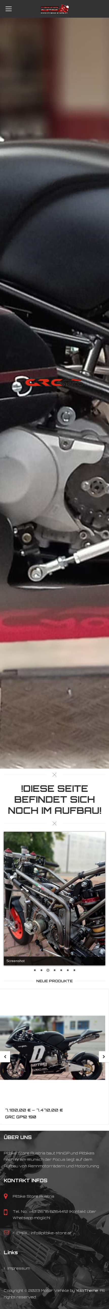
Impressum (19, 1244)
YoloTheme (87, 1266)
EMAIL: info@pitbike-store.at (43, 1208)
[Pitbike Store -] (54, 9)
